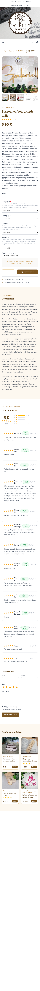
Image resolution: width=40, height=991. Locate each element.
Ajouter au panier (27, 272)
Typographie (7, 215)
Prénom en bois (20, 51)
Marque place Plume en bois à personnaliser (10, 760)
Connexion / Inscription (20, 5)
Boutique (4, 51)
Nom (3, 676)
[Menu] (3, 42)
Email (23, 676)
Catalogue (12, 51)
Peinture (5, 237)
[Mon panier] (36, 41)
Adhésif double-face (11, 255)
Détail (15, 767)
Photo (9, 707)
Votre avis (5, 691)
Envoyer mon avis (10, 715)
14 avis (14, 119)
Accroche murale (8, 253)
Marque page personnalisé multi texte (30, 760)
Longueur (6, 202)
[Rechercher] (32, 41)
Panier (28, 1)
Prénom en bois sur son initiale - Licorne (30, 796)
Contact (21, 1)
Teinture (5, 224)
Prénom (5, 193)
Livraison (12, 1)
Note (3, 684)
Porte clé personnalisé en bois (9, 794)
